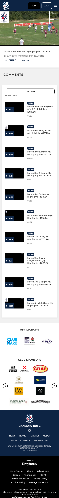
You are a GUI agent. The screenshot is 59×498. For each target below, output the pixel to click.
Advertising (43, 471)
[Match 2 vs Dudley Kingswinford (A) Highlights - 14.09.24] (14, 258)
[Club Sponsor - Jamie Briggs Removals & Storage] (19, 380)
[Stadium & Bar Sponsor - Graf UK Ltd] (40, 369)
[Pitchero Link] (29, 464)
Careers (16, 475)
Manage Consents (38, 482)
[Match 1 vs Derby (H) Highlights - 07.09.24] (14, 237)
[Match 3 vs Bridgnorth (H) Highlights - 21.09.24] (14, 173)
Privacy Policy (40, 478)
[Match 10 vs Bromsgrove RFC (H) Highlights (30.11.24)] (14, 107)
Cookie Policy (18, 482)
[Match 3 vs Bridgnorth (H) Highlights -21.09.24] (14, 282)
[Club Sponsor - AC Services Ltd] (40, 380)
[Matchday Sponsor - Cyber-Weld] (19, 402)
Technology (30, 475)
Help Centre (16, 471)
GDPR (43, 475)
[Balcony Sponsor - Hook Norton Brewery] (40, 402)
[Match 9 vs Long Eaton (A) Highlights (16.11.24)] (14, 130)
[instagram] (29, 431)
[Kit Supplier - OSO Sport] (40, 391)
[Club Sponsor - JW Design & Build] (19, 391)
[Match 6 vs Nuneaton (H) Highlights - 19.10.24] (14, 215)
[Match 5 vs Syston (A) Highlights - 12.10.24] (14, 194)
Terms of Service (20, 478)
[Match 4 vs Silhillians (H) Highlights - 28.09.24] (14, 303)
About (30, 471)
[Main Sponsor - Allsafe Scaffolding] (19, 369)
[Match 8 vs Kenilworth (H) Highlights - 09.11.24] (14, 152)
